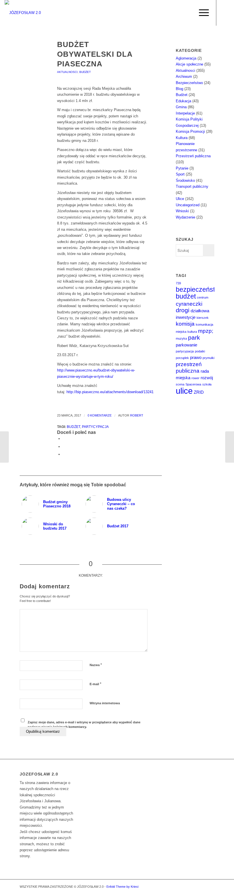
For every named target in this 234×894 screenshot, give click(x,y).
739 (178, 283)
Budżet (85, 72)
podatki (200, 351)
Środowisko (185, 180)
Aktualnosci (67, 72)
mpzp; (205, 331)
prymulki (208, 358)
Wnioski (182, 211)
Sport (180, 174)
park (194, 337)
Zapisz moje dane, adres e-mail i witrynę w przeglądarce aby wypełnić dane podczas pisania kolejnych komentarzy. (84, 724)
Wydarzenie (185, 217)
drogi (182, 310)
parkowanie (186, 344)
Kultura (181, 138)
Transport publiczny (192, 186)
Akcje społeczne (189, 64)
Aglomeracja (186, 58)
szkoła (206, 384)
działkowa (200, 310)
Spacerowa (193, 384)
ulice (184, 390)
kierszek (203, 317)
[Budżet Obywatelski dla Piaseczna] (31, 53)
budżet (73, 426)
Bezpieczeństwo (189, 83)
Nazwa (96, 665)
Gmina (181, 107)
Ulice (180, 199)
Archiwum (184, 76)
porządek (182, 358)
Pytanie (182, 168)
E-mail (95, 684)
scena (180, 384)
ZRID (199, 392)
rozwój (207, 377)
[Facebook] (225, 13)
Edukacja (183, 101)
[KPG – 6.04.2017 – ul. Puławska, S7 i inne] (229, 447)
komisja (185, 324)
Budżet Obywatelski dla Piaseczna (94, 54)
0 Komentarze (100, 415)
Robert (136, 415)
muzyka (181, 338)
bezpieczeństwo (199, 289)
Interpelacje (185, 113)
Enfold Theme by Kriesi (122, 886)
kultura (192, 331)
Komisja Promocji (190, 131)
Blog (179, 89)
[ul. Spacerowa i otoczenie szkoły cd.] (4, 447)
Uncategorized (187, 205)
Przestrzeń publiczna (193, 156)
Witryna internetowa (105, 703)
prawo (195, 357)
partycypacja (95, 426)
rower (195, 378)
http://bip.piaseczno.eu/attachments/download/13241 (110, 392)
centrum (202, 297)
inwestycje (185, 317)
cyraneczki (189, 304)
